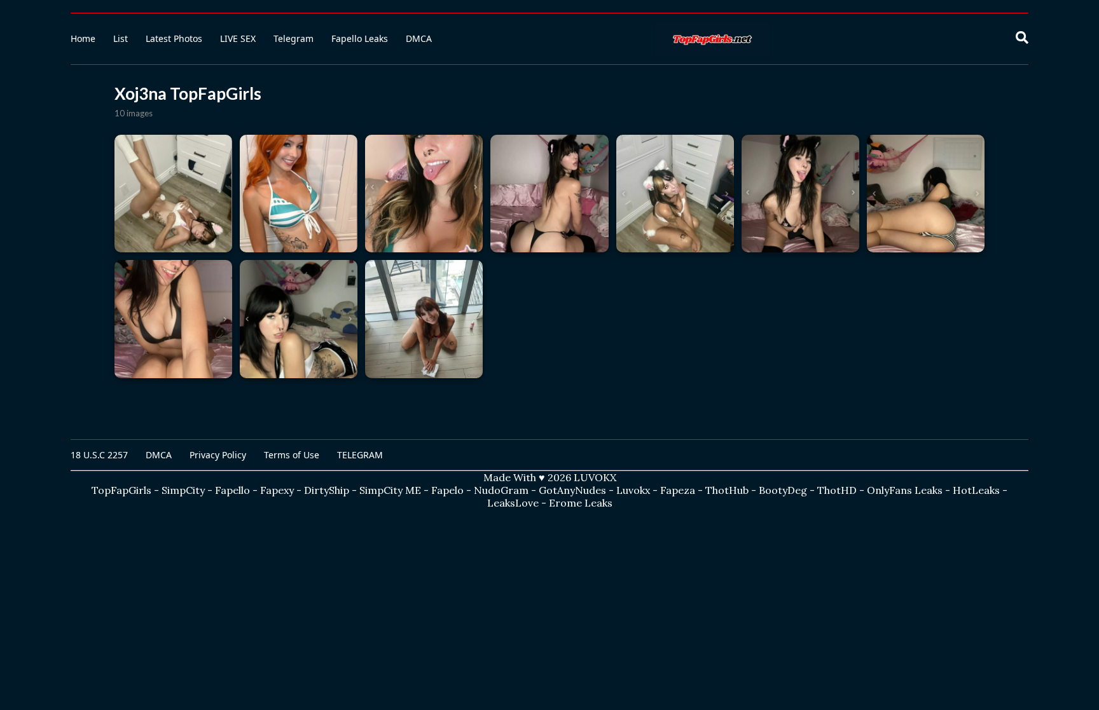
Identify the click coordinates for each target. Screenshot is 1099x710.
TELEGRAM (360, 455)
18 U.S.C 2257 (99, 455)
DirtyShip (326, 490)
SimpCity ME (390, 490)
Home (83, 38)
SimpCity (183, 490)
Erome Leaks (580, 502)
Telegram (293, 38)
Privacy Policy (218, 455)
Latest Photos (174, 38)
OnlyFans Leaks (905, 490)
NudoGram (501, 490)
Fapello (232, 490)
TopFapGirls (121, 490)
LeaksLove (513, 502)
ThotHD (837, 490)
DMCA (419, 38)
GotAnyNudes (572, 490)
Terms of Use (291, 455)
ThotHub (727, 490)
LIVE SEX (238, 38)
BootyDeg (783, 490)
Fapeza (677, 490)
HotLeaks (976, 490)
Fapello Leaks (359, 38)
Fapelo (447, 490)
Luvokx (633, 490)
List (120, 38)
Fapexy (277, 490)
